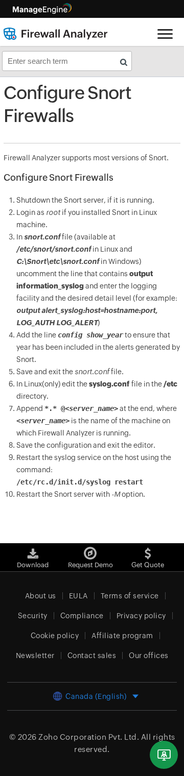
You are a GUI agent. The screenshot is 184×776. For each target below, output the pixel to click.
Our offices (149, 655)
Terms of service (130, 595)
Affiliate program (122, 635)
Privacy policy (141, 615)
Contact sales (92, 655)
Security (33, 615)
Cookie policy (55, 635)
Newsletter (35, 655)
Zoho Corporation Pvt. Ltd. (88, 737)
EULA (78, 595)
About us (40, 595)
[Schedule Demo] (164, 755)
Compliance (82, 615)
